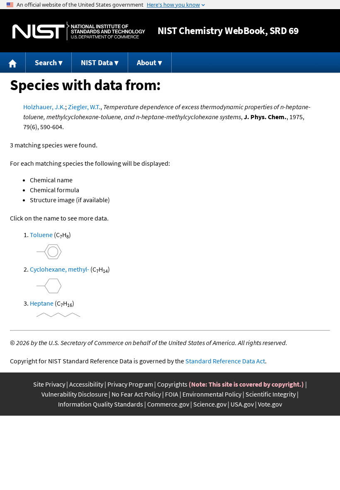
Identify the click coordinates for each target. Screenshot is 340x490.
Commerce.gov (168, 404)
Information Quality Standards (100, 404)
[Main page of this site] (13, 62)
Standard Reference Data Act (225, 361)
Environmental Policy (211, 394)
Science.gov (209, 404)
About (146, 62)
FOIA (171, 394)
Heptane (41, 303)
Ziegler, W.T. (84, 107)
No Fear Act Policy (136, 394)
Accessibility (86, 384)
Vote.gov (270, 404)
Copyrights (172, 384)
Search (46, 62)
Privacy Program (130, 384)
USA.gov (242, 404)
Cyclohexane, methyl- (59, 269)
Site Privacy (49, 384)
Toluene (41, 234)
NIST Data (97, 62)
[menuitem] (13, 62)
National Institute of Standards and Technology (78, 31)
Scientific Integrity (270, 394)
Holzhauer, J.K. (44, 107)
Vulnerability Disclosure (74, 394)
